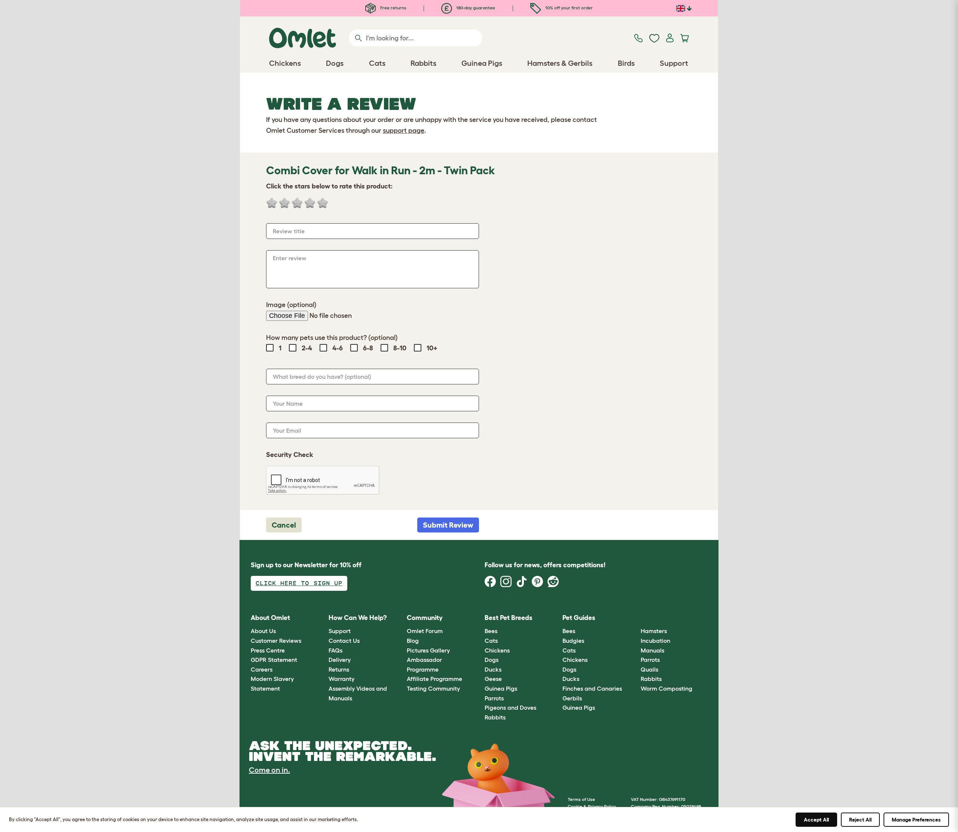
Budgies (573, 640)
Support (340, 630)
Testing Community (433, 688)
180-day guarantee (475, 7)
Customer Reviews (276, 640)
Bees (491, 630)
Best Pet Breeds (509, 617)
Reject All (860, 820)
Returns (339, 669)
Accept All (816, 820)
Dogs (491, 659)
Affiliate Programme (434, 678)
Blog (413, 640)
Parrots (494, 698)
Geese (493, 678)
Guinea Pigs (501, 688)
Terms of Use (581, 799)
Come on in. (269, 770)
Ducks (493, 669)
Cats (491, 640)
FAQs (335, 650)
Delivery (340, 659)
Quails (649, 669)
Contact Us (344, 640)
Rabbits (495, 717)
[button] (634, 618)
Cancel (284, 525)
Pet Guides (578, 617)
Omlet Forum (425, 630)
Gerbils (572, 698)
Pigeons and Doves (510, 707)
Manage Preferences (916, 820)
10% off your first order (568, 7)
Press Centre (268, 650)
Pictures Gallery (428, 650)
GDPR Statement (274, 659)
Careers (261, 669)
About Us (263, 630)
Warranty (341, 678)
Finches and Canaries (592, 688)
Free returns (392, 7)
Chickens (497, 650)
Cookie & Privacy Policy (592, 806)
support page (403, 130)
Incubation (655, 640)
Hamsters (654, 630)
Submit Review (448, 525)
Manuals (652, 650)
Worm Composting (666, 688)
